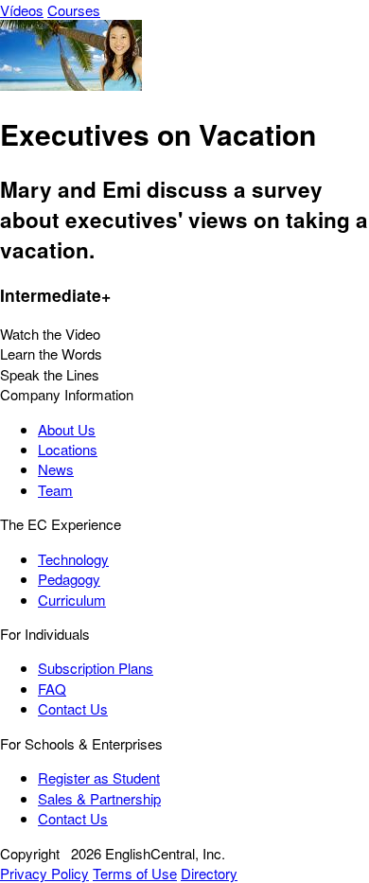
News (56, 469)
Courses (73, 10)
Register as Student (99, 777)
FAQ (52, 688)
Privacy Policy (44, 873)
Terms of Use (135, 873)
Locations (67, 449)
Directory (209, 873)
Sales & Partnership (99, 798)
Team (55, 490)
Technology (73, 559)
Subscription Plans (95, 668)
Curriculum (72, 599)
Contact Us (73, 708)
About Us (67, 429)
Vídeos (22, 10)
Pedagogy (69, 579)
